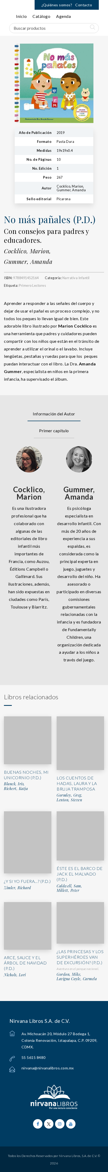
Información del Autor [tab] (54, 413)
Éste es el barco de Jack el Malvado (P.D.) (80, 874)
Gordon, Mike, (69, 974)
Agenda (63, 16)
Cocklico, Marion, (27, 251)
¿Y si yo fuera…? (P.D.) (27, 881)
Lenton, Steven (69, 800)
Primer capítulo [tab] (54, 430)
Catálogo (41, 16)
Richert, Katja (16, 788)
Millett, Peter (68, 890)
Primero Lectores (32, 285)
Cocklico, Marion (29, 493)
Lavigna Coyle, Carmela (77, 979)
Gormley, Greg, (69, 795)
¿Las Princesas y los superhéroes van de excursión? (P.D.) (80, 957)
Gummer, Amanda (28, 261)
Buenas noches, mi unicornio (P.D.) (26, 774)
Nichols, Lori (15, 975)
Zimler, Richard (17, 888)
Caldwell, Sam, (69, 886)
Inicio (21, 16)
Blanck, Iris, (14, 784)
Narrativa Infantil (76, 278)
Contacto (83, 5)
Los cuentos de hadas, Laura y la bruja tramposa (77, 783)
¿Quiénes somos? (56, 5)
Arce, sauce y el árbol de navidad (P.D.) (25, 963)
